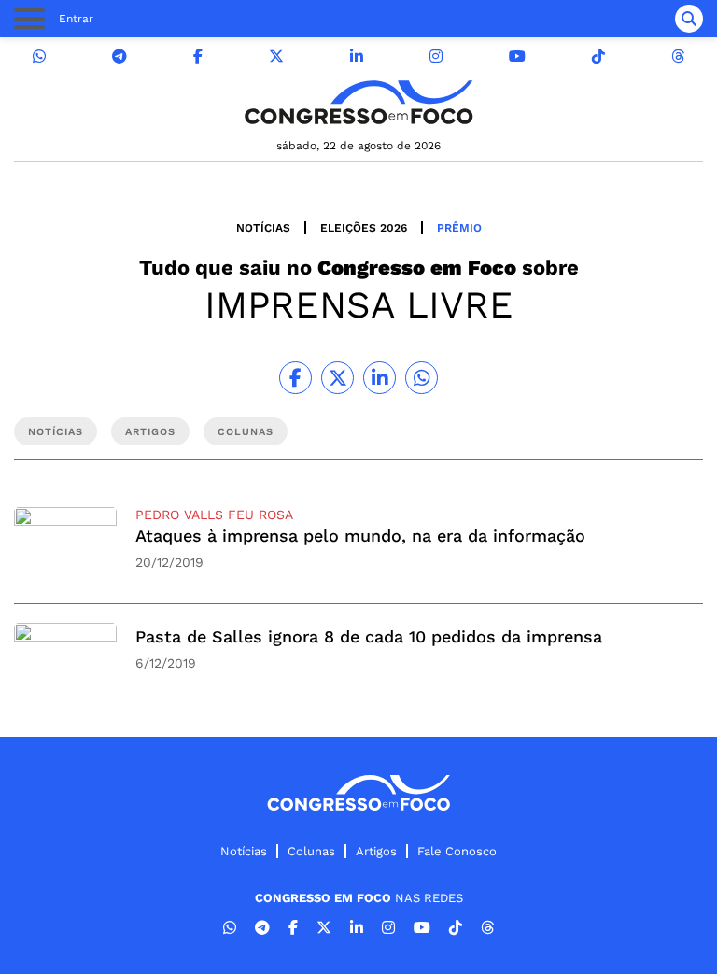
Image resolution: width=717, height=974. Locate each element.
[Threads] (677, 56)
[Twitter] (276, 56)
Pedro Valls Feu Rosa (214, 514)
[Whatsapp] (39, 56)
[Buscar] (689, 19)
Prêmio (459, 227)
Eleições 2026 (363, 227)
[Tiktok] (598, 56)
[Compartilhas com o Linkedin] (379, 377)
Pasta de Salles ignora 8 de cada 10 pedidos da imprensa (368, 636)
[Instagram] (436, 56)
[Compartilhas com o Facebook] (295, 377)
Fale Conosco (457, 851)
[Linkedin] (356, 56)
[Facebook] (198, 56)
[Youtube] (517, 56)
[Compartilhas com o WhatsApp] (421, 377)
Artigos (376, 851)
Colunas (311, 851)
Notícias (263, 227)
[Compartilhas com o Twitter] (337, 377)
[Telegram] (119, 56)
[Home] (358, 102)
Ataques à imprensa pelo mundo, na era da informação (360, 535)
